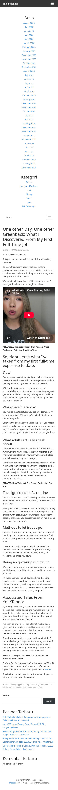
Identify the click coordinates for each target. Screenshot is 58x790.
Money (29, 194)
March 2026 (29, 43)
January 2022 (29, 163)
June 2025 (29, 79)
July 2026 (29, 26)
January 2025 (29, 99)
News (29, 198)
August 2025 (29, 71)
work (30, 687)
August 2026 (29, 23)
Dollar (42, 684)
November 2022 (29, 131)
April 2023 (29, 119)
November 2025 (29, 59)
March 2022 (29, 155)
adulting (26, 684)
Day (37, 684)
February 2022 (29, 159)
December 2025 (29, 55)
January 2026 (29, 51)
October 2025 (29, 63)
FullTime (48, 684)
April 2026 (29, 39)
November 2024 (29, 107)
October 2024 (29, 111)
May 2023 (29, 115)
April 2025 (29, 87)
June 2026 (29, 31)
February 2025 (29, 95)
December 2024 (29, 103)
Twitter (48, 669)
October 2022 (29, 135)
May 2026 (29, 35)
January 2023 (29, 123)
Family (29, 182)
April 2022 (29, 151)
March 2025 (29, 91)
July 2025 (29, 75)
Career (32, 684)
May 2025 (29, 83)
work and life (37, 687)
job (4, 687)
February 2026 (29, 47)
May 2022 (29, 147)
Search (6, 695)
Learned (18, 687)
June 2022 (29, 143)
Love (29, 190)
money (24, 687)
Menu (9, 217)
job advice (10, 687)
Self (29, 202)
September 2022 (29, 139)
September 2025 (29, 67)
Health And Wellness (29, 186)
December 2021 (29, 167)
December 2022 (29, 127)
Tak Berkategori (29, 206)
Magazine (13, 783)
